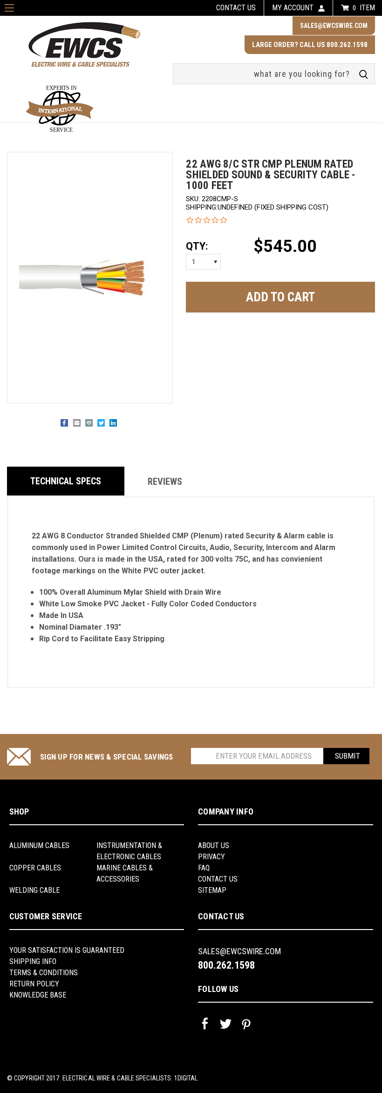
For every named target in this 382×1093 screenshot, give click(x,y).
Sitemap (212, 890)
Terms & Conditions (43, 972)
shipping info (32, 961)
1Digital (186, 1078)
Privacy (211, 856)
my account (293, 7)
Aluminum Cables (39, 845)
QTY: (197, 246)
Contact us (236, 7)
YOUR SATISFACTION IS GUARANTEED (66, 950)
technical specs (65, 481)
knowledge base (37, 995)
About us (213, 845)
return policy (34, 983)
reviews (165, 481)
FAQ (204, 867)
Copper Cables (35, 867)
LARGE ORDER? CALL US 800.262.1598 (310, 45)
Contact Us (218, 879)
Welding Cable (34, 890)
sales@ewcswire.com (334, 25)
